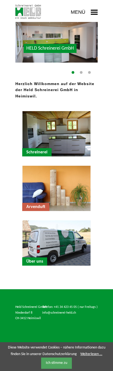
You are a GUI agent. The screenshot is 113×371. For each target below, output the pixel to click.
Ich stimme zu (56, 363)
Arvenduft (81, 72)
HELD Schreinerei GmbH (73, 72)
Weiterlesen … (91, 354)
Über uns (89, 72)
